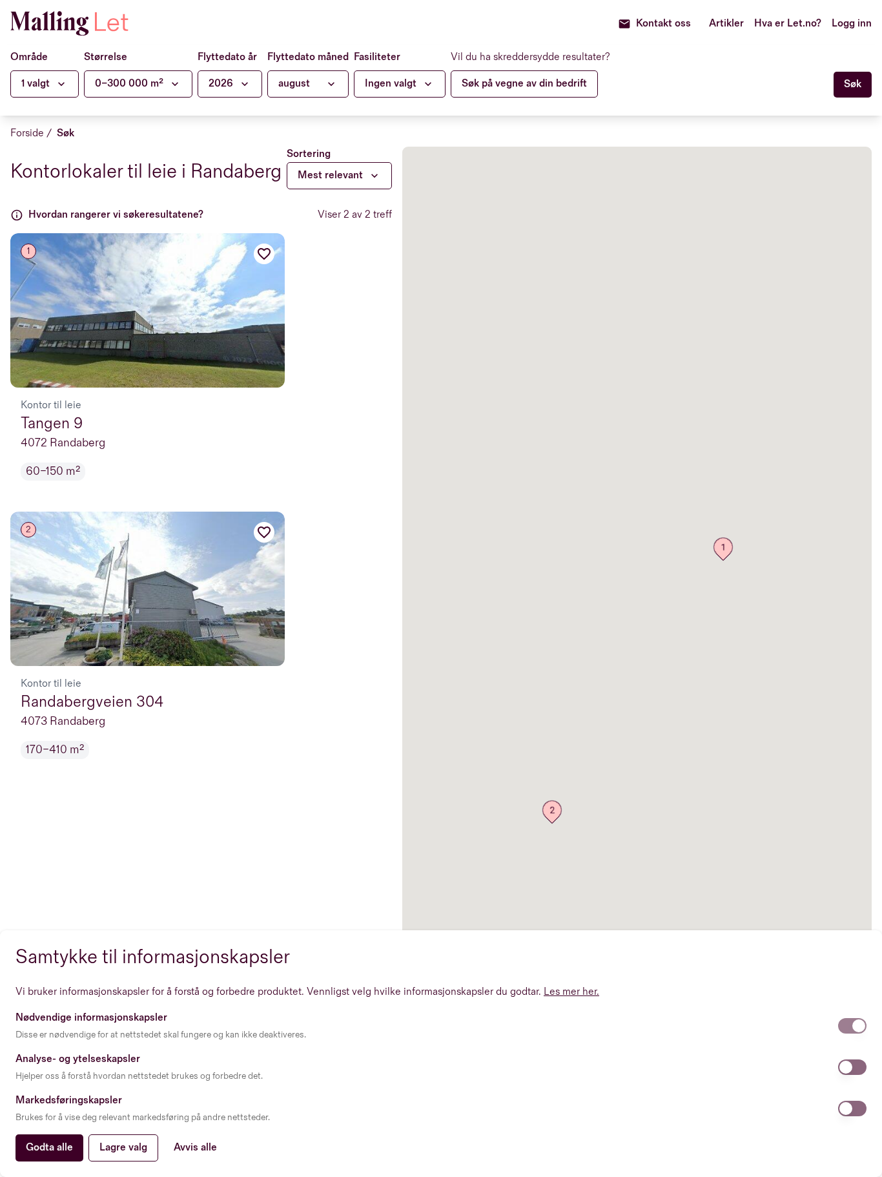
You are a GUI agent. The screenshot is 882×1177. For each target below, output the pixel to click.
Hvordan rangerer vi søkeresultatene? (115, 215)
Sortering (309, 154)
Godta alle (49, 1147)
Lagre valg (123, 1147)
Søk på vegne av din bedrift (524, 84)
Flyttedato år (227, 57)
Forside (27, 133)
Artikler (726, 23)
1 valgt (35, 84)
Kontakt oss (663, 23)
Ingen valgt (390, 84)
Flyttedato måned (308, 57)
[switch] (852, 1026)
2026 (221, 84)
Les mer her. (571, 992)
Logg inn (852, 23)
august (294, 84)
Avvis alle (195, 1147)
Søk (65, 133)
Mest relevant (330, 175)
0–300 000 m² (129, 84)
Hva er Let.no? (787, 23)
